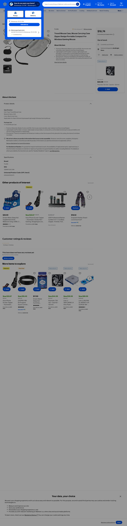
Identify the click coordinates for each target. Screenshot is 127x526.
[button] (100, 4)
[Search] (77, 4)
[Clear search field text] (73, 4)
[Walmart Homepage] (5, 4)
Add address (24, 24)
